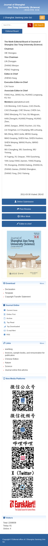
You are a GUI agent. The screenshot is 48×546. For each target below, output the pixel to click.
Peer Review (25, 209)
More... (42, 283)
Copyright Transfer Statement (18, 297)
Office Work (25, 216)
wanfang (9, 349)
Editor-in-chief (25, 224)
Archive (9, 318)
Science (8, 366)
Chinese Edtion (12, 359)
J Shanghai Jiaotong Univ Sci (17, 17)
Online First (11, 314)
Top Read (10, 322)
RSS (8, 335)
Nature (8, 363)
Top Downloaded (13, 326)
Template (9, 293)
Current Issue (12, 310)
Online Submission (25, 202)
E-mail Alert (11, 330)
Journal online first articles (16, 370)
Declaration (10, 289)
